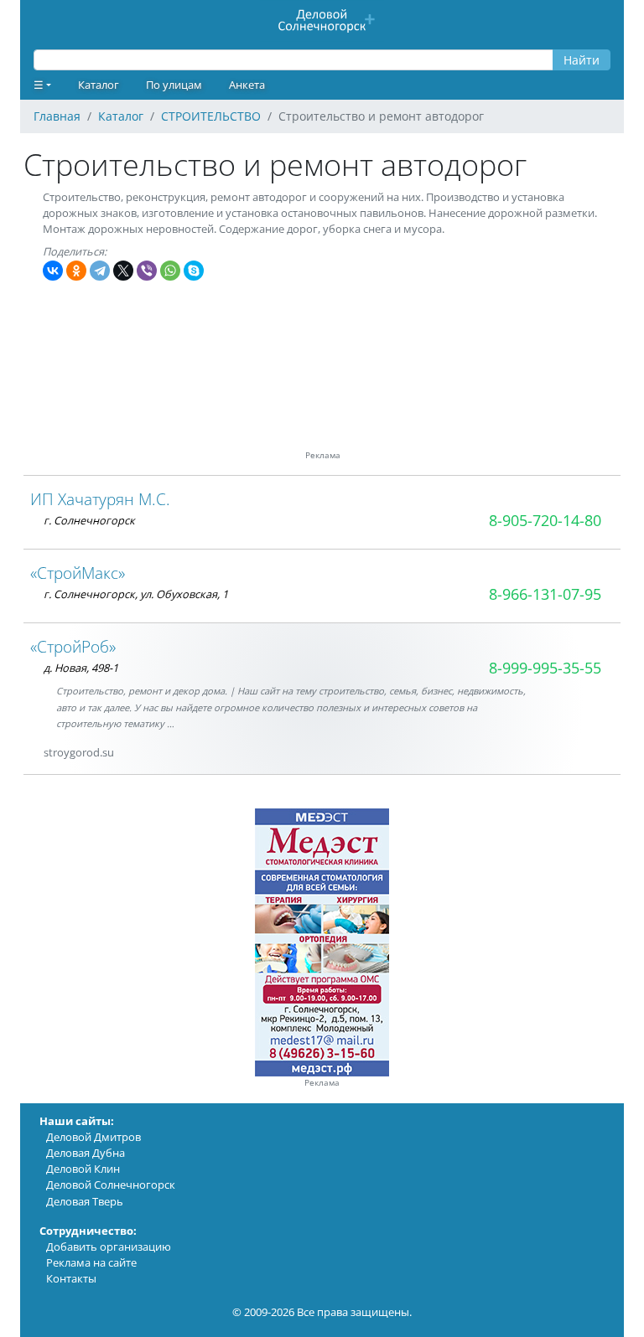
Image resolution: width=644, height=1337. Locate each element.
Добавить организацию (108, 1246)
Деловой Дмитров (93, 1136)
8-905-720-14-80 (545, 520)
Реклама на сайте (91, 1262)
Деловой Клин (83, 1168)
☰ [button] (39, 84)
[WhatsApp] (170, 271)
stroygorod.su (79, 752)
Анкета (247, 84)
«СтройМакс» (77, 572)
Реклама (322, 1082)
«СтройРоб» (73, 646)
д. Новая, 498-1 (81, 667)
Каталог (98, 84)
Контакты (71, 1278)
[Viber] (147, 271)
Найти (582, 60)
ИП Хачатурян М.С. (100, 499)
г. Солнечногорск (89, 520)
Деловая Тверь (84, 1201)
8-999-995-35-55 (545, 668)
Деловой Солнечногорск (110, 1184)
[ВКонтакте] (53, 271)
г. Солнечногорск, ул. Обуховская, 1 (136, 593)
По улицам (174, 84)
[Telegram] (100, 271)
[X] (123, 271)
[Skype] (194, 271)
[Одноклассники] (76, 271)
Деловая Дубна (85, 1152)
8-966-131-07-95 (545, 594)
